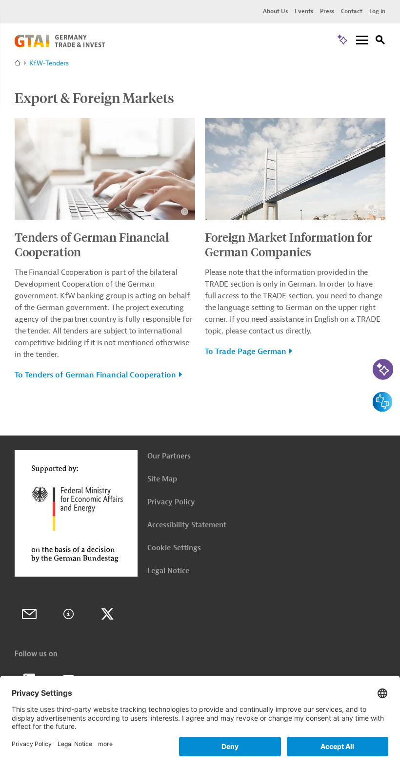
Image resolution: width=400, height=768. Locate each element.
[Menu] (362, 41)
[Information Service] (68, 614)
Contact (351, 11)
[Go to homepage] (60, 45)
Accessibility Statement (186, 525)
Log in (377, 11)
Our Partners (169, 456)
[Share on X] (107, 614)
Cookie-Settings (174, 548)
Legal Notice (168, 571)
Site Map (162, 479)
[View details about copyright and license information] (184, 212)
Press (327, 11)
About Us (275, 11)
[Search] (380, 41)
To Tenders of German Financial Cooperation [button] (95, 375)
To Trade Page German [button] (245, 351)
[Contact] (29, 614)
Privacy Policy (171, 502)
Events (304, 11)
